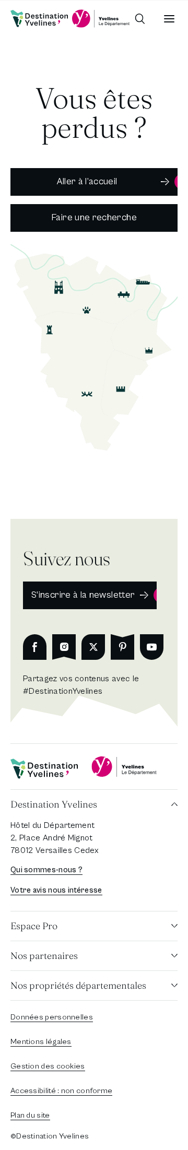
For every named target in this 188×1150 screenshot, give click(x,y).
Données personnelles (51, 1017)
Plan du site (30, 1115)
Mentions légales (41, 1041)
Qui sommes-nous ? (46, 870)
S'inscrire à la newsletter (83, 594)
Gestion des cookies (47, 1066)
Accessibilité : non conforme (61, 1090)
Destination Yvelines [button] (53, 804)
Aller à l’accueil (87, 181)
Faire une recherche (94, 217)
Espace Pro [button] (33, 926)
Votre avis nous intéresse (56, 890)
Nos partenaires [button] (44, 956)
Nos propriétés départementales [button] (78, 985)
